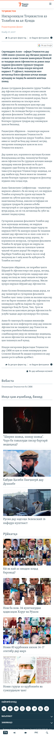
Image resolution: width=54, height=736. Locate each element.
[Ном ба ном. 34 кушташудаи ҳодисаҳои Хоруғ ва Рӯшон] (27, 591)
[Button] (15, 38)
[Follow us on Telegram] (34, 708)
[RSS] (40, 708)
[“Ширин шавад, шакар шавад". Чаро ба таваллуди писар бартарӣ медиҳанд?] (27, 420)
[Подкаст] (46, 708)
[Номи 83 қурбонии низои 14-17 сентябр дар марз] (27, 630)
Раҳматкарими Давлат (12, 27)
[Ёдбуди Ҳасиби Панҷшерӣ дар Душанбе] (27, 463)
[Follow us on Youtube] (16, 708)
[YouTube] (26, 732)
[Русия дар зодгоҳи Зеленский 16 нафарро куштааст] (27, 502)
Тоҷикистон (9, 11)
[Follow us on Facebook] (10, 708)
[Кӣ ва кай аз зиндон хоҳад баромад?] (27, 552)
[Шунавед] (15, 732)
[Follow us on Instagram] (22, 708)
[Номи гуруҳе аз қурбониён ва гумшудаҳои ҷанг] (27, 670)
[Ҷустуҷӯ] (47, 732)
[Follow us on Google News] (4, 708)
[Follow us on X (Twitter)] (28, 708)
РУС (36, 733)
